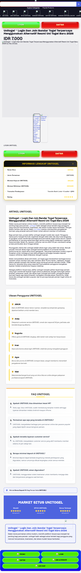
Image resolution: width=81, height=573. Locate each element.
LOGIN (21, 25)
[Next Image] (77, 79)
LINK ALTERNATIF (61, 560)
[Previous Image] (3, 79)
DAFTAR (60, 25)
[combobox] (38, 4)
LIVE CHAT (41, 567)
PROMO (22, 553)
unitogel (33, 226)
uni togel (37, 229)
